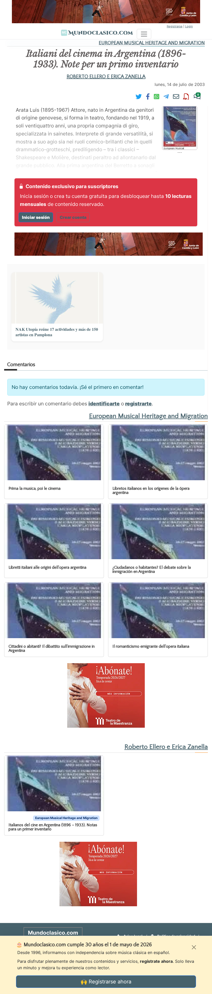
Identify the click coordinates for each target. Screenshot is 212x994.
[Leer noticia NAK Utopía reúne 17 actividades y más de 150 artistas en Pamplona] (57, 298)
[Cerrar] (194, 947)
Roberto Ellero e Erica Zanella (106, 76)
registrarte (138, 403)
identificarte (104, 403)
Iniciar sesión (36, 217)
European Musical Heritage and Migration (152, 43)
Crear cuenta (73, 217)
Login (189, 26)
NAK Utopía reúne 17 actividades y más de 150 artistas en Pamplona (57, 332)
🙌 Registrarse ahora (106, 982)
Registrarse (175, 26)
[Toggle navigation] (144, 34)
